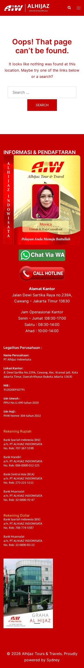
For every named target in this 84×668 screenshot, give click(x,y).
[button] (69, 8)
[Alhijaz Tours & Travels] (27, 7)
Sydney (53, 660)
